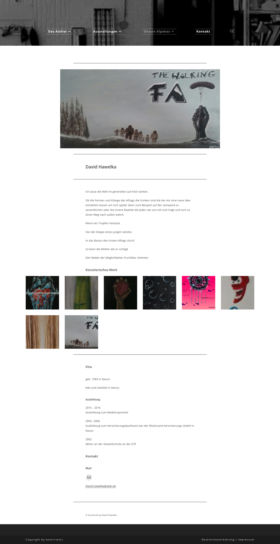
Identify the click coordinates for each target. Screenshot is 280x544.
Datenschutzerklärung (218, 539)
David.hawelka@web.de (101, 486)
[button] (42, 292)
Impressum (246, 539)
